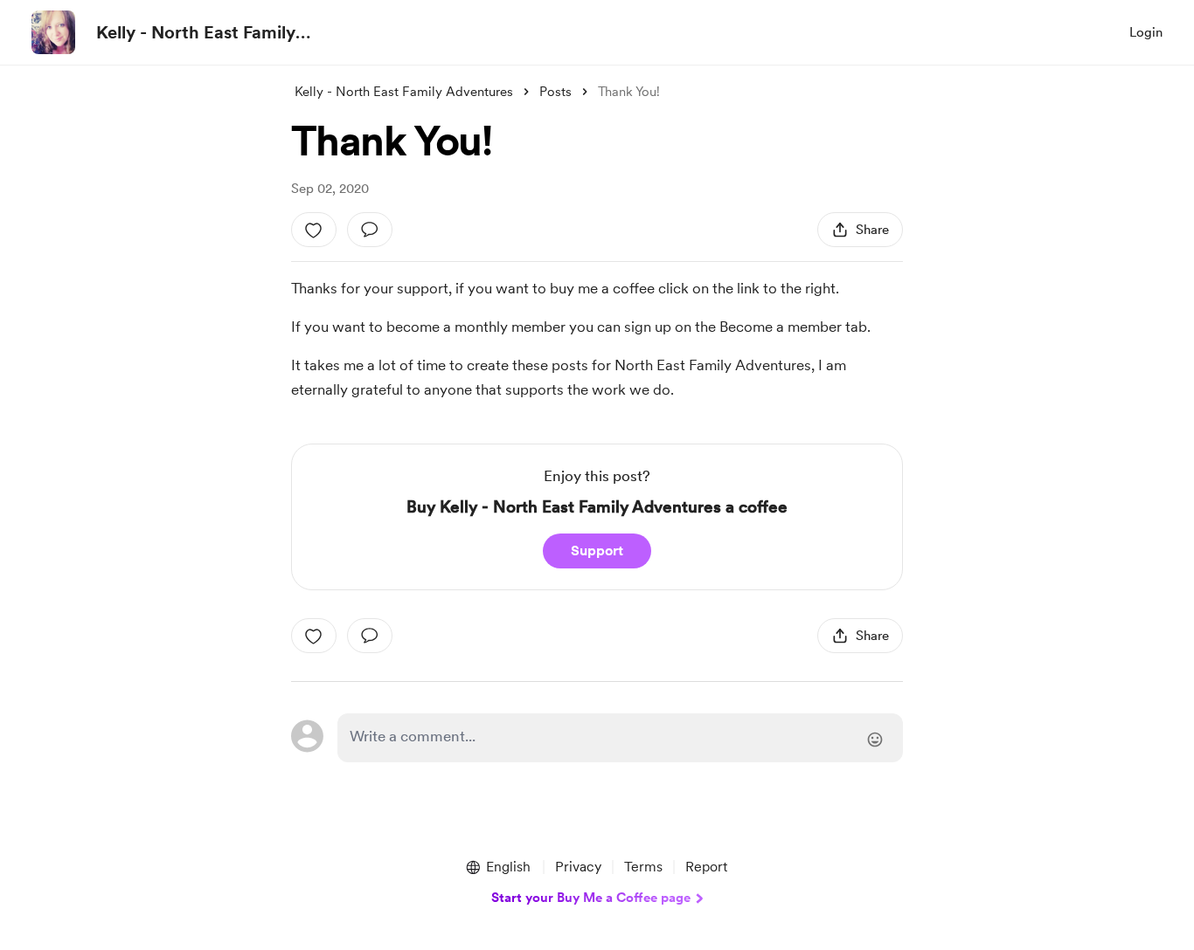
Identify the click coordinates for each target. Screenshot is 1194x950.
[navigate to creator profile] (53, 32)
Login (1146, 32)
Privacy (578, 866)
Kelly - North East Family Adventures (195, 33)
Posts (555, 92)
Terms (643, 866)
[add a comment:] (369, 229)
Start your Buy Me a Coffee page (591, 897)
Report (706, 866)
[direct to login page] (620, 737)
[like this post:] (314, 229)
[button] (497, 867)
